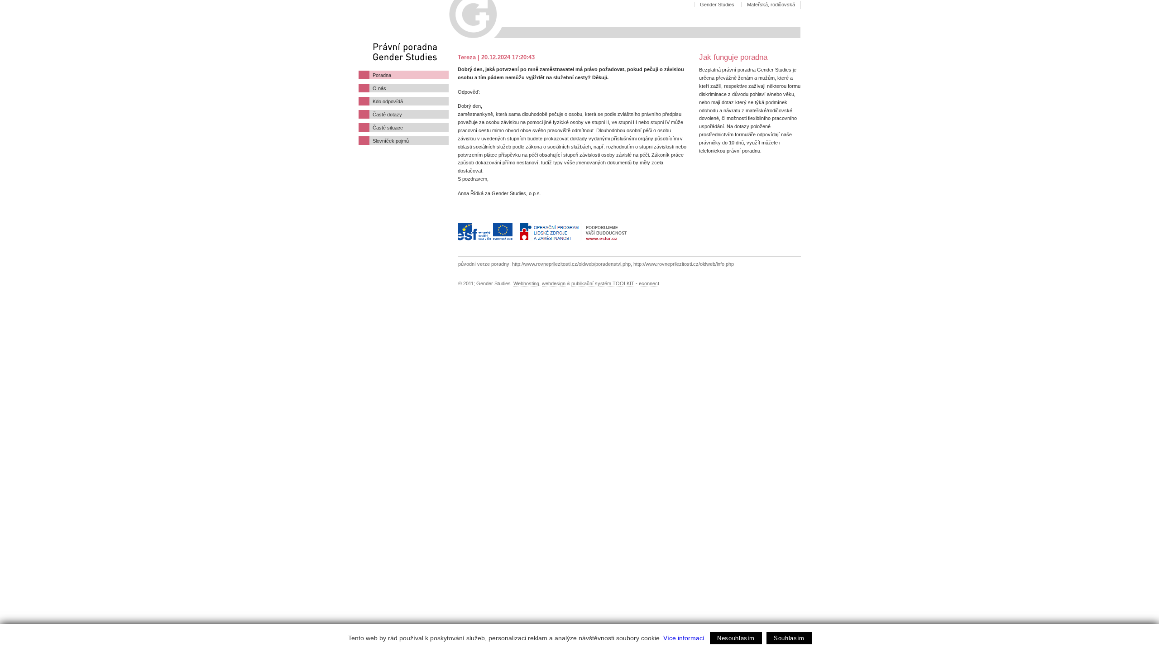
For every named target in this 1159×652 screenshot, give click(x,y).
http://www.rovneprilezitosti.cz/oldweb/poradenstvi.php (571, 264)
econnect (649, 283)
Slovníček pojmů (391, 141)
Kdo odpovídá (388, 101)
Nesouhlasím (736, 638)
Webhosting (526, 283)
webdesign (553, 283)
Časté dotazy (387, 114)
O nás (379, 88)
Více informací (683, 638)
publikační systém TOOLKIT (602, 283)
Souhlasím (789, 638)
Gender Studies (717, 4)
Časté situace (388, 127)
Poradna (382, 75)
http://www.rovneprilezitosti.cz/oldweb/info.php (683, 264)
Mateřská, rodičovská (771, 4)
